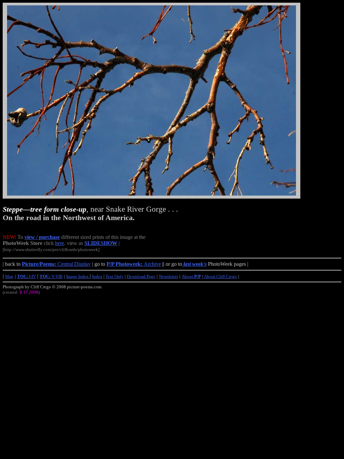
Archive (133, 264)
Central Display (56, 264)
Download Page (141, 276)
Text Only (114, 276)
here (59, 243)
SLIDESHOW (100, 243)
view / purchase (42, 237)
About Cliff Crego (220, 276)
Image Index (78, 276)
